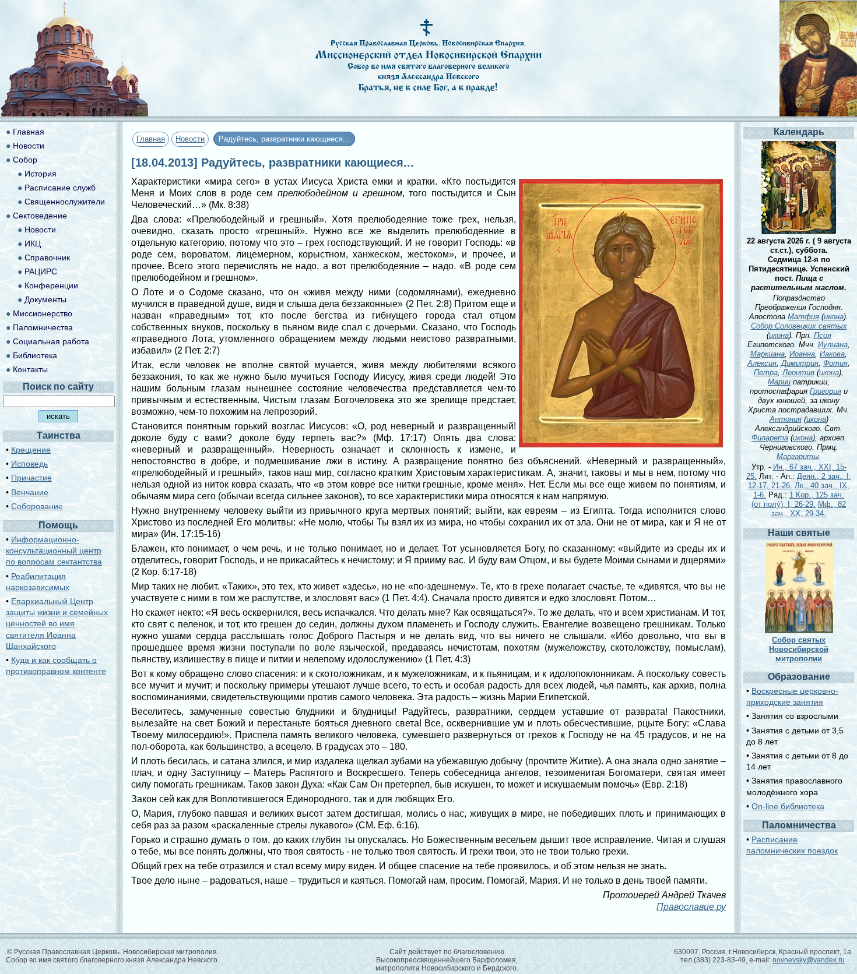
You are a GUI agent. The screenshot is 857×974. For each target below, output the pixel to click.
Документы (45, 299)
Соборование (37, 506)
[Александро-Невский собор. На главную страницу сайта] (74, 113)
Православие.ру (691, 907)
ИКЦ (32, 243)
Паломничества (43, 327)
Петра (766, 372)
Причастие (31, 477)
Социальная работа (51, 341)
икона (834, 316)
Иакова (832, 354)
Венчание (29, 492)
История (40, 173)
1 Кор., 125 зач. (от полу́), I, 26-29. (797, 499)
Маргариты (798, 456)
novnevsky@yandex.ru (808, 960)
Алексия (762, 363)
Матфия (803, 316)
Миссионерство (42, 313)
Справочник (47, 257)
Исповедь (29, 463)
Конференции (51, 285)
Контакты (30, 369)
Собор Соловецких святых (799, 326)
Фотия (835, 363)
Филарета (769, 437)
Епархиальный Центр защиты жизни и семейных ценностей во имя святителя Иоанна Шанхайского (57, 624)
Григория (825, 391)
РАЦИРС (40, 271)
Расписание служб (60, 187)
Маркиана (767, 354)
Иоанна (802, 354)
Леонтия (798, 372)
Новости (190, 139)
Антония (786, 419)
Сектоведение (40, 215)
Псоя (822, 335)
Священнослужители (64, 201)
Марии (779, 381)
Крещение (31, 449)
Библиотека (35, 355)
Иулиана (833, 344)
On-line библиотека (787, 806)
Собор (25, 159)
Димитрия (800, 363)
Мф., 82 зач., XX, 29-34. (808, 509)
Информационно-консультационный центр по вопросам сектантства (54, 550)
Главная (150, 139)
